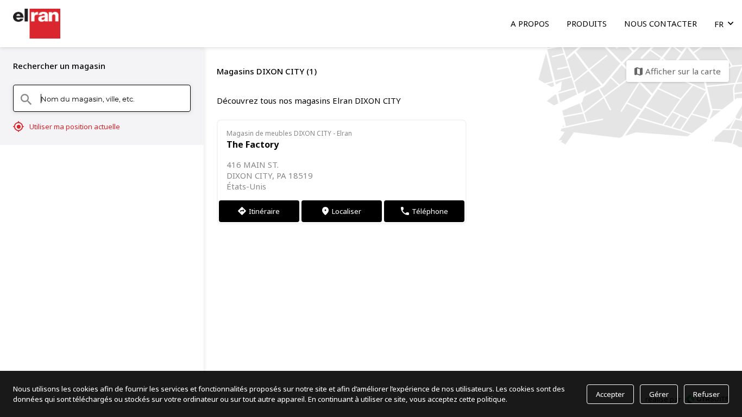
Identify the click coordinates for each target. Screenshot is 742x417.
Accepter (610, 394)
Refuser (706, 394)
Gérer (659, 394)
